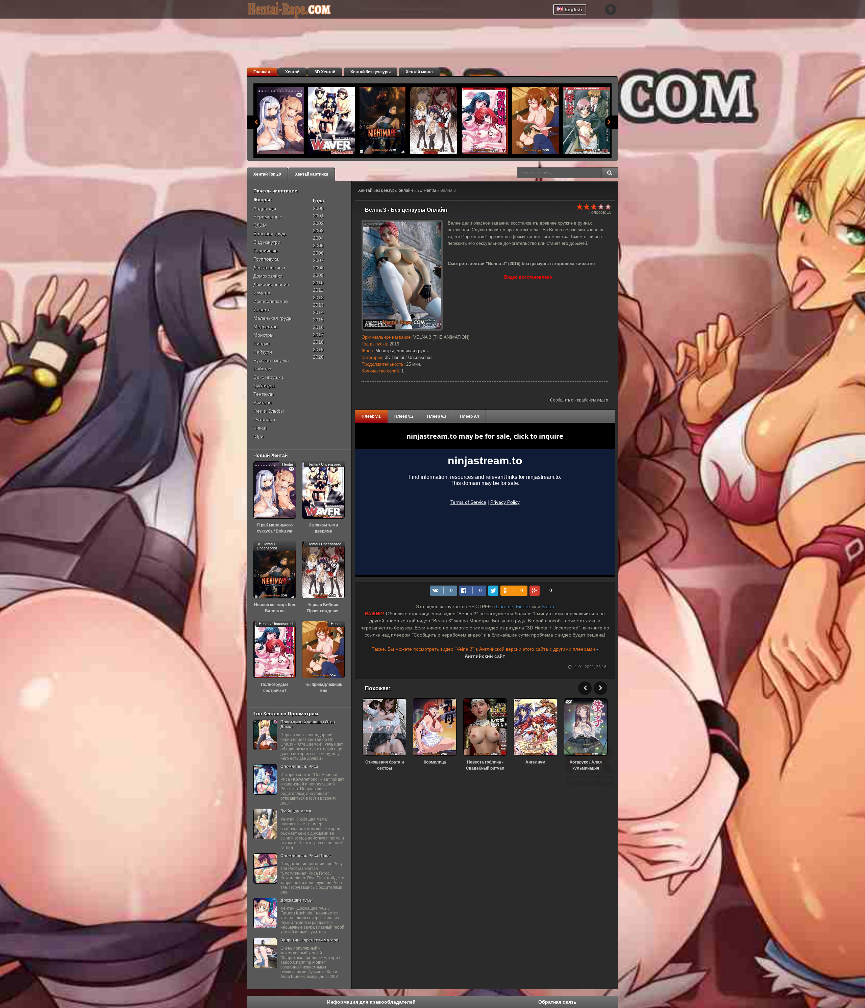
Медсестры (265, 326)
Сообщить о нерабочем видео (579, 400)
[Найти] (609, 173)
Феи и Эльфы (268, 411)
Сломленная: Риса (299, 766)
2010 (318, 282)
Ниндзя (261, 343)
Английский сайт (485, 656)
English (572, 9)
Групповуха (266, 259)
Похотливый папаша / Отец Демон (307, 724)
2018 (318, 342)
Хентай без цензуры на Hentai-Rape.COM (297, 10)
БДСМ (260, 225)
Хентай (292, 72)
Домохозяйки (267, 276)
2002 (318, 223)
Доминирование (271, 284)
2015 (318, 319)
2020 (318, 357)
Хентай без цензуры (370, 72)
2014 (318, 312)
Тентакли (263, 394)
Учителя (262, 402)
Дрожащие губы (296, 900)
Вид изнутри (266, 242)
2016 (318, 327)
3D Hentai (426, 190)
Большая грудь (412, 350)
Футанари (264, 419)
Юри (258, 436)
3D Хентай (325, 72)
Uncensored (419, 357)
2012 (318, 297)
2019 (318, 349)
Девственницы (269, 267)
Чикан (260, 428)
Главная (261, 72)
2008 (318, 267)
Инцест (261, 309)
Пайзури (262, 352)
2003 (318, 230)
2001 (318, 215)
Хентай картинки (311, 174)
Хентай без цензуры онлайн (385, 190)
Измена (261, 292)
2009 (318, 275)
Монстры (384, 350)
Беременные (267, 216)
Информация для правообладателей (371, 1002)
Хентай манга (419, 72)
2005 (318, 245)
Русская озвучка (271, 360)
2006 (318, 253)
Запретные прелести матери (309, 940)
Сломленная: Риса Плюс (305, 855)
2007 (318, 260)
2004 (318, 238)
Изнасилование (270, 301)
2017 (318, 334)
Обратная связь (557, 1002)
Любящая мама (295, 811)
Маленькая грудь (272, 318)
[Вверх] (610, 9)
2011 (318, 290)
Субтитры (264, 385)
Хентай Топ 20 (267, 174)
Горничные (265, 250)
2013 (318, 305)
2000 (318, 208)
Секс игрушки (268, 377)
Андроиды (264, 208)
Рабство (262, 368)
